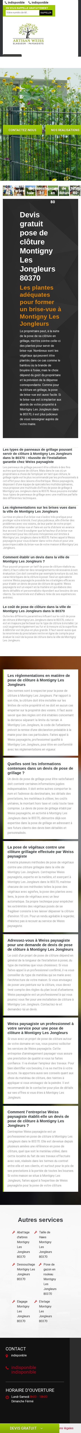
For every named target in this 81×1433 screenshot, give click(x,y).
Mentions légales (62, 1428)
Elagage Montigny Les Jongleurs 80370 (23, 1311)
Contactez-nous (22, 130)
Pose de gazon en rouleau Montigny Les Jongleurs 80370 (50, 1279)
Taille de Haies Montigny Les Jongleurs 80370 (45, 1245)
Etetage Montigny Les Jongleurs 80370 (45, 1311)
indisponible (16, 2)
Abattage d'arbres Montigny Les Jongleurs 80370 (23, 1245)
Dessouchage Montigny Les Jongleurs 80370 (26, 1272)
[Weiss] (28, 34)
